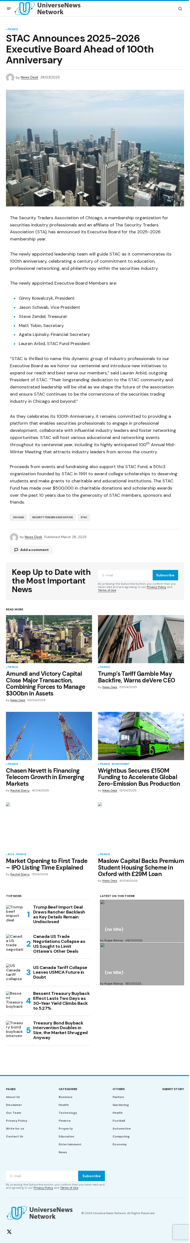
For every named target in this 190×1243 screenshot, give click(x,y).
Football (119, 1121)
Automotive (122, 1129)
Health (64, 1105)
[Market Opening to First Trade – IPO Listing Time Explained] (49, 826)
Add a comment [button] (34, 550)
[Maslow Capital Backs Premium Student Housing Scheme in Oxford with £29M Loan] (141, 826)
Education (66, 1136)
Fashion (118, 1097)
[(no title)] (142, 921)
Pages (11, 1089)
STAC (84, 517)
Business (65, 1097)
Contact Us (14, 1136)
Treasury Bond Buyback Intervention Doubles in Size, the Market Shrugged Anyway (60, 1030)
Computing (121, 1136)
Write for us (15, 1129)
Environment (121, 764)
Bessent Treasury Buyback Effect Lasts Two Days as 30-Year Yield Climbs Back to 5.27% (61, 1001)
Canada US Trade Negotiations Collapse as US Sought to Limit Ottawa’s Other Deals (59, 944)
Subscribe (165, 575)
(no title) (114, 929)
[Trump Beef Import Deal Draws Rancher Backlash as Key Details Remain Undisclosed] (15, 914)
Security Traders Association (52, 517)
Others (119, 1089)
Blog (11, 854)
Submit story (173, 1089)
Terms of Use (107, 590)
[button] (9, 9)
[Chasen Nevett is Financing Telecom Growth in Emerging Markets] (49, 736)
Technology (68, 1113)
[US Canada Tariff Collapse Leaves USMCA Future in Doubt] (15, 972)
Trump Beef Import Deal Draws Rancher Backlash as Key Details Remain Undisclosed (59, 914)
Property (66, 1129)
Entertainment (70, 1144)
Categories (68, 1089)
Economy (120, 1144)
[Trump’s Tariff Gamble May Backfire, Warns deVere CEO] (141, 639)
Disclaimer (14, 1105)
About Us (13, 1097)
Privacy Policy (156, 587)
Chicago (18, 517)
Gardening (121, 1105)
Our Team (13, 1113)
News (63, 1152)
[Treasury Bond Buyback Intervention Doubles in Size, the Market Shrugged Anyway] (15, 1030)
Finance (13, 29)
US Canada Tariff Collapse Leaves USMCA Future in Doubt (60, 972)
